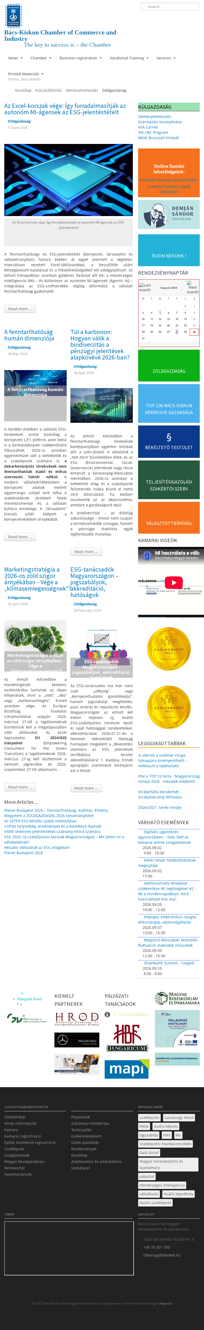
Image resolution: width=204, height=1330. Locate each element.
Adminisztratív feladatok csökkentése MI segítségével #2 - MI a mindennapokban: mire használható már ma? (167, 891)
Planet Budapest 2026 (23, 852)
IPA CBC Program (153, 132)
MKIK (144, 1126)
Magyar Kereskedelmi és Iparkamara (161, 1164)
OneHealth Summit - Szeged (169, 962)
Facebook (164, 17)
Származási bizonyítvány (160, 121)
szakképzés (149, 1117)
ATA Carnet (148, 127)
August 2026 (168, 287)
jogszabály (148, 1135)
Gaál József (149, 1152)
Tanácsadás (81, 1129)
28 (177, 331)
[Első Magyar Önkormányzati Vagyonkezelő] (127, 1016)
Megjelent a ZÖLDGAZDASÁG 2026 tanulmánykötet (49, 815)
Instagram (184, 17)
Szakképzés (14, 1148)
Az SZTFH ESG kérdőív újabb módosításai (40, 820)
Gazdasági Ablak (179, 1117)
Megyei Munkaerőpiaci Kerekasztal (24, 1164)
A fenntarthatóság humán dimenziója (29, 335)
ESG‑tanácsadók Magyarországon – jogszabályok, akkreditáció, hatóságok (94, 582)
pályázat (146, 1176)
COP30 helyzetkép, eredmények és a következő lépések (52, 826)
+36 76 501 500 (156, 1247)
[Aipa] (76, 1066)
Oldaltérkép (14, 1117)
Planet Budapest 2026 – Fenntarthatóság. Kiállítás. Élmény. (56, 810)
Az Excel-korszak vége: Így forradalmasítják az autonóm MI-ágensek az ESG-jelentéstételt (65, 109)
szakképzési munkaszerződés (165, 1143)
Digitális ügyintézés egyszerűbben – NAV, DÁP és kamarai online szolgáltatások (164, 837)
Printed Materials (24, 76)
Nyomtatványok (18, 1174)
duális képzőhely (178, 1193)
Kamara (11, 1129)
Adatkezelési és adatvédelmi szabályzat (96, 1164)
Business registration (79, 57)
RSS (194, 17)
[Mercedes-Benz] (76, 1041)
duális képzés (166, 1126)
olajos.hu (165, 1303)
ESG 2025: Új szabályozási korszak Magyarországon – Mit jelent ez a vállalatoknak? (64, 839)
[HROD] (76, 1020)
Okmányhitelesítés (154, 116)
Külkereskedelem (86, 1136)
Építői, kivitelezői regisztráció (30, 1142)
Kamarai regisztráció (22, 1136)
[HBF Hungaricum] (127, 1039)
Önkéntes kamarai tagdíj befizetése (169, 189)
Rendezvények (84, 1148)
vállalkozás (149, 1193)
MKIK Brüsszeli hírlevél (158, 137)
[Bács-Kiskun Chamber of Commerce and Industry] (68, 11)
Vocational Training (127, 57)
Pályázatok (80, 1117)
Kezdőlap (79, 1155)
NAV (167, 1135)
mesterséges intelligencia (162, 1185)
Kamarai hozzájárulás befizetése (169, 179)
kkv (178, 1135)
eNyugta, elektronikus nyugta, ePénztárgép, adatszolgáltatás (167, 919)
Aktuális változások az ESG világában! (37, 847)
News (13, 57)
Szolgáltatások (16, 1155)
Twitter (174, 17)
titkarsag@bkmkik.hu (162, 1255)
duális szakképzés (155, 1202)
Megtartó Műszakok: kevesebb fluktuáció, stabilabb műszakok (168, 942)
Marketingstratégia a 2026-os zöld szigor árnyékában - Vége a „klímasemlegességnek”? (37, 578)
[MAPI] (127, 1070)
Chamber (39, 57)
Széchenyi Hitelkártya (90, 1123)
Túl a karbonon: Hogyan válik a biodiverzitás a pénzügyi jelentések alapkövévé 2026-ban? (100, 344)
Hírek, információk (20, 1123)
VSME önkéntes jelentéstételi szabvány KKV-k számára (52, 831)
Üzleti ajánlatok (85, 1142)
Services (164, 57)
